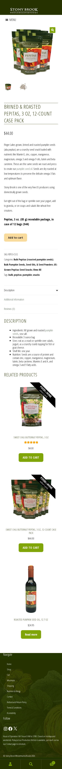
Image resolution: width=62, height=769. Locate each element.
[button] (12, 20)
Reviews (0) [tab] (9, 309)
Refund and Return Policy (16, 702)
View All (37, 269)
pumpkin (27, 274)
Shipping (10, 685)
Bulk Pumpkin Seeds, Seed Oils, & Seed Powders (28, 264)
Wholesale (11, 680)
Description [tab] (9, 290)
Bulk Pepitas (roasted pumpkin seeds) (33, 259)
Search (31, 764)
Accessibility (11, 712)
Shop (9, 669)
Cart (8, 674)
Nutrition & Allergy (13, 691)
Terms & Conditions (14, 707)
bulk (10, 274)
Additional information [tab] (14, 299)
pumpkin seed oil (24, 169)
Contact (9, 696)
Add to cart (15, 237)
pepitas (18, 274)
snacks (36, 274)
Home (9, 663)
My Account (10, 764)
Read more (31, 634)
